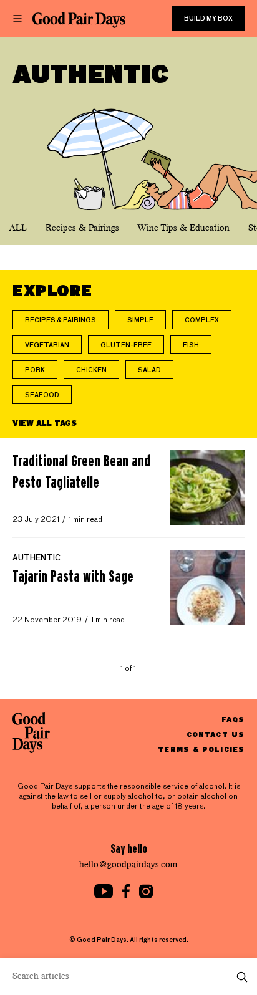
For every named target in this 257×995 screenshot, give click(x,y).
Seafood (42, 395)
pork (35, 370)
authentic (36, 558)
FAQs (233, 719)
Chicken (91, 370)
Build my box (208, 19)
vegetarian (47, 345)
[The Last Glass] (78, 19)
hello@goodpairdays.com (128, 864)
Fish (191, 345)
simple (140, 320)
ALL (18, 228)
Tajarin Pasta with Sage (72, 576)
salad (149, 370)
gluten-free (126, 345)
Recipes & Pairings (82, 228)
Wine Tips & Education (184, 228)
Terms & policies (201, 749)
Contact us (216, 734)
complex (202, 320)
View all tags (44, 422)
